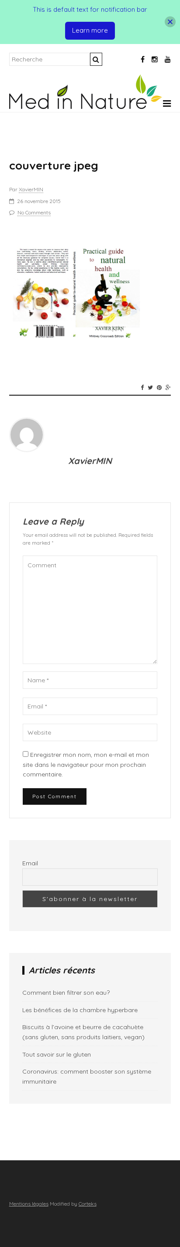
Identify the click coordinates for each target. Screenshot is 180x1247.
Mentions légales (28, 1203)
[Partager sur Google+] (168, 387)
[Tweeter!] (150, 387)
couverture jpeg (53, 165)
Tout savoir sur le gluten (56, 1054)
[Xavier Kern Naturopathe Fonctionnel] (85, 107)
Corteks (88, 1203)
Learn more (90, 30)
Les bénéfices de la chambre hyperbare (80, 1010)
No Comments (34, 212)
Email (30, 863)
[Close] (170, 22)
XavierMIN (31, 189)
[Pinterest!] (159, 387)
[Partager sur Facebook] (142, 387)
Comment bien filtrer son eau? (66, 992)
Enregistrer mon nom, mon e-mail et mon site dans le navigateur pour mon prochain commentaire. (86, 764)
